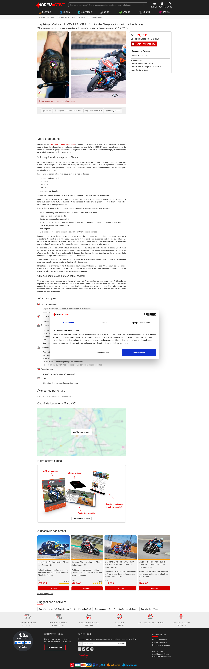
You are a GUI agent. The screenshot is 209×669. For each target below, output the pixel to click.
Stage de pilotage (49, 17)
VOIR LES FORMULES (146, 44)
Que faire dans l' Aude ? (150, 609)
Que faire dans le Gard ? (127, 609)
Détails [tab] (105, 323)
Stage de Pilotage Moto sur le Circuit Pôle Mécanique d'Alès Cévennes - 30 (152, 564)
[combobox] (104, 4)
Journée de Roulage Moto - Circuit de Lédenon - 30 (53, 563)
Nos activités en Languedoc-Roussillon (146, 66)
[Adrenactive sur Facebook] (79, 649)
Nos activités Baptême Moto (142, 63)
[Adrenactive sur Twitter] (84, 649)
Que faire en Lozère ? (82, 609)
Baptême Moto (63, 17)
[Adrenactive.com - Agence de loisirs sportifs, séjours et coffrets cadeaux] (50, 5)
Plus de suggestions (45, 593)
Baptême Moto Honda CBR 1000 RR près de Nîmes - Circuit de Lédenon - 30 (119, 564)
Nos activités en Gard (139, 69)
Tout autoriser (139, 353)
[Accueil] (40, 17)
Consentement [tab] (68, 323)
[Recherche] (144, 4)
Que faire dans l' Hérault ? (105, 609)
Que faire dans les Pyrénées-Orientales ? (55, 609)
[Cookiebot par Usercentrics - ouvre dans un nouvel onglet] (145, 314)
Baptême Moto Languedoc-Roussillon (86, 17)
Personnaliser (103, 353)
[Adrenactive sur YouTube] (92, 649)
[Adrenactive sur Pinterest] (88, 649)
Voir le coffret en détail (81, 518)
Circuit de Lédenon (140, 38)
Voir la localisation (81, 431)
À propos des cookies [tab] (140, 323)
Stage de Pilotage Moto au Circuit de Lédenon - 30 (86, 563)
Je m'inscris (120, 643)
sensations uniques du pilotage (62, 144)
